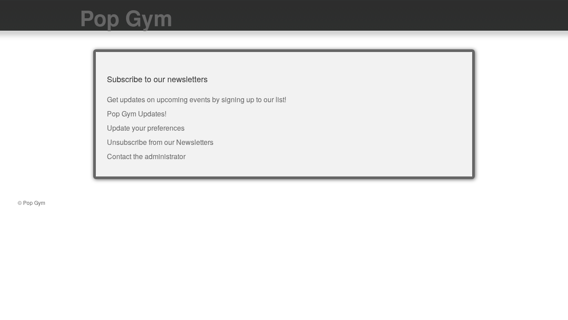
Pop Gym (126, 17)
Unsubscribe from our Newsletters (160, 142)
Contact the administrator (146, 156)
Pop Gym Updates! (136, 113)
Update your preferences (146, 128)
